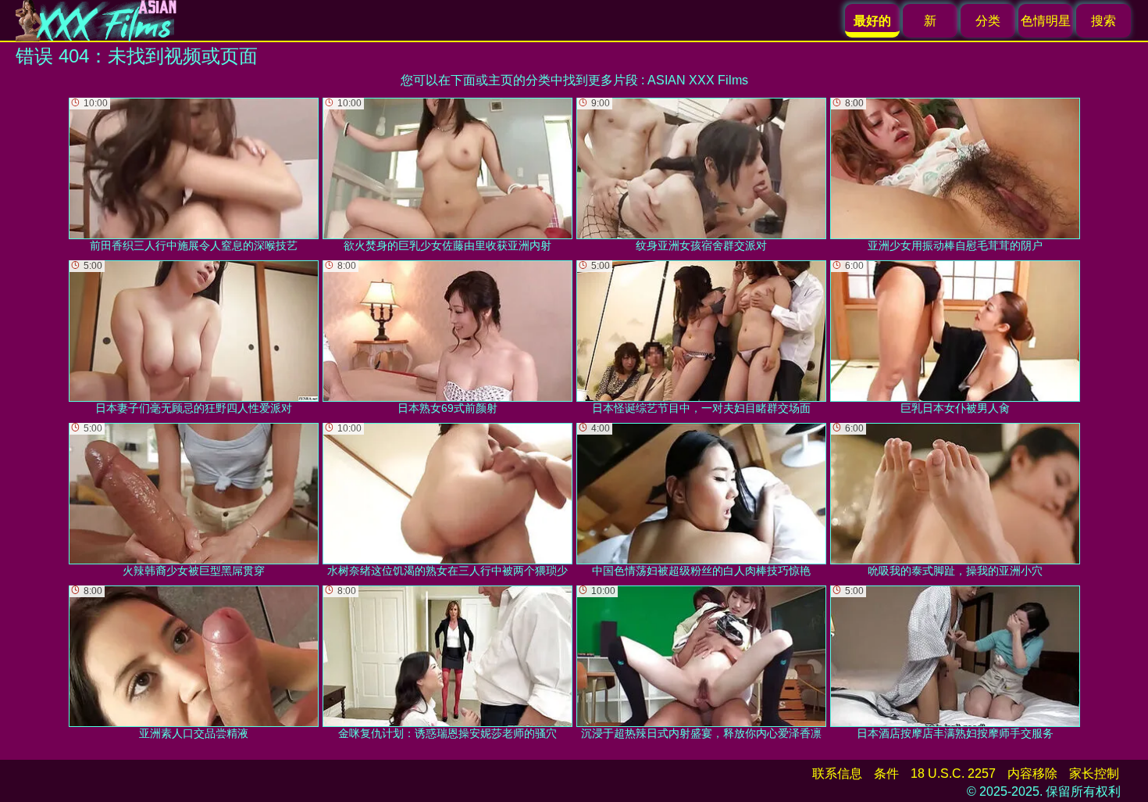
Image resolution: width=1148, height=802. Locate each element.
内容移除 (1032, 773)
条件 (886, 773)
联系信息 (837, 773)
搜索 (1103, 20)
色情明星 (1046, 20)
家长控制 (1094, 773)
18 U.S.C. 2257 (953, 773)
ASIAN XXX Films (697, 80)
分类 (987, 20)
